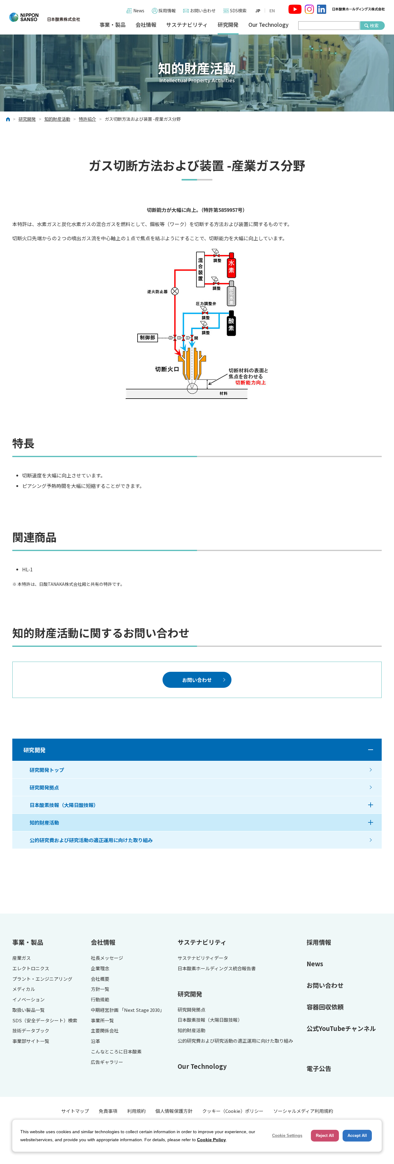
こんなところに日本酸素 (116, 1052)
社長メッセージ (107, 958)
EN (272, 10)
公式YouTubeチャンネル (341, 1028)
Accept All (357, 1135)
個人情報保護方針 (173, 1111)
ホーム (8, 119)
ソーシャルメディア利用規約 (303, 1111)
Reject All (325, 1135)
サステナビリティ (187, 24)
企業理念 (100, 968)
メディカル (23, 989)
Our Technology (268, 24)
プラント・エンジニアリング (42, 979)
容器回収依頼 (325, 1007)
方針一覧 (100, 989)
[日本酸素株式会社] (44, 17)
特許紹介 (87, 119)
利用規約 (136, 1111)
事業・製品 (112, 24)
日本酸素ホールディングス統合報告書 (217, 968)
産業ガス (21, 958)
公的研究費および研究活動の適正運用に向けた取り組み (91, 840)
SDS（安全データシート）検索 (44, 1021)
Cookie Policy (211, 1139)
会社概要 (100, 979)
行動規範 (100, 1000)
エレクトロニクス (30, 968)
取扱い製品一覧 (28, 1010)
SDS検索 (238, 10)
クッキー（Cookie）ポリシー (232, 1111)
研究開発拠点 (44, 787)
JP (257, 10)
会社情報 (145, 24)
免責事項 (108, 1111)
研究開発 (228, 24)
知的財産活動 (57, 119)
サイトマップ (75, 1111)
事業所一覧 (102, 1021)
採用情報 (167, 10)
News (138, 10)
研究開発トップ (47, 769)
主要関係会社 (105, 1031)
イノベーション (28, 1000)
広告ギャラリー (107, 1062)
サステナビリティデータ (203, 958)
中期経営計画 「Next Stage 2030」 (127, 1010)
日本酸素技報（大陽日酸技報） (64, 805)
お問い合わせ (203, 10)
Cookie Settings (287, 1135)
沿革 (95, 1041)
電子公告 (319, 1068)
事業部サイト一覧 (30, 1041)
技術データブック (30, 1031)
